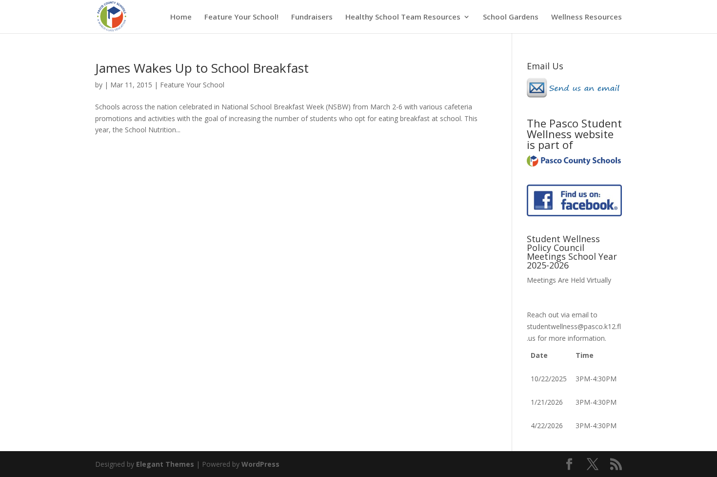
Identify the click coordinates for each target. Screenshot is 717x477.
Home (181, 17)
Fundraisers (312, 17)
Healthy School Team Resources (402, 17)
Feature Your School (192, 84)
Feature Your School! (241, 17)
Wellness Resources (586, 17)
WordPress (260, 464)
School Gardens (510, 17)
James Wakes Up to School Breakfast (202, 68)
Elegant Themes (165, 464)
